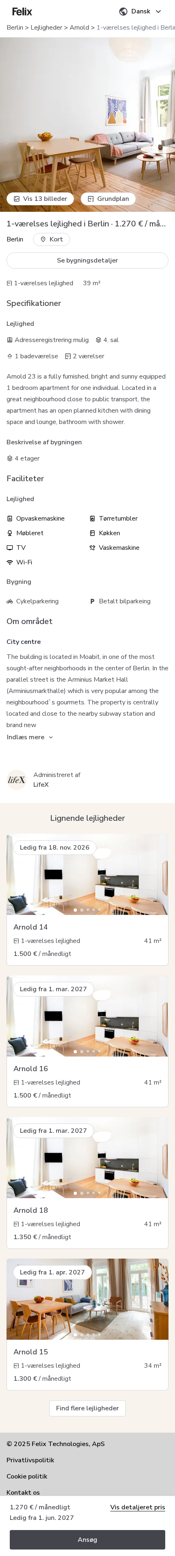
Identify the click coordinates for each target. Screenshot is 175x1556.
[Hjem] (22, 11)
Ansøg (87, 1539)
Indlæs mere (25, 737)
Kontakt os (23, 1492)
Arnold (79, 27)
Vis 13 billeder (45, 198)
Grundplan (113, 198)
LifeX (41, 784)
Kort (56, 239)
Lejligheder (46, 27)
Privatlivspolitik (30, 1460)
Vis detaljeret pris (137, 1507)
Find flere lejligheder (87, 1408)
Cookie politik (27, 1476)
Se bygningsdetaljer (87, 260)
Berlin (15, 27)
